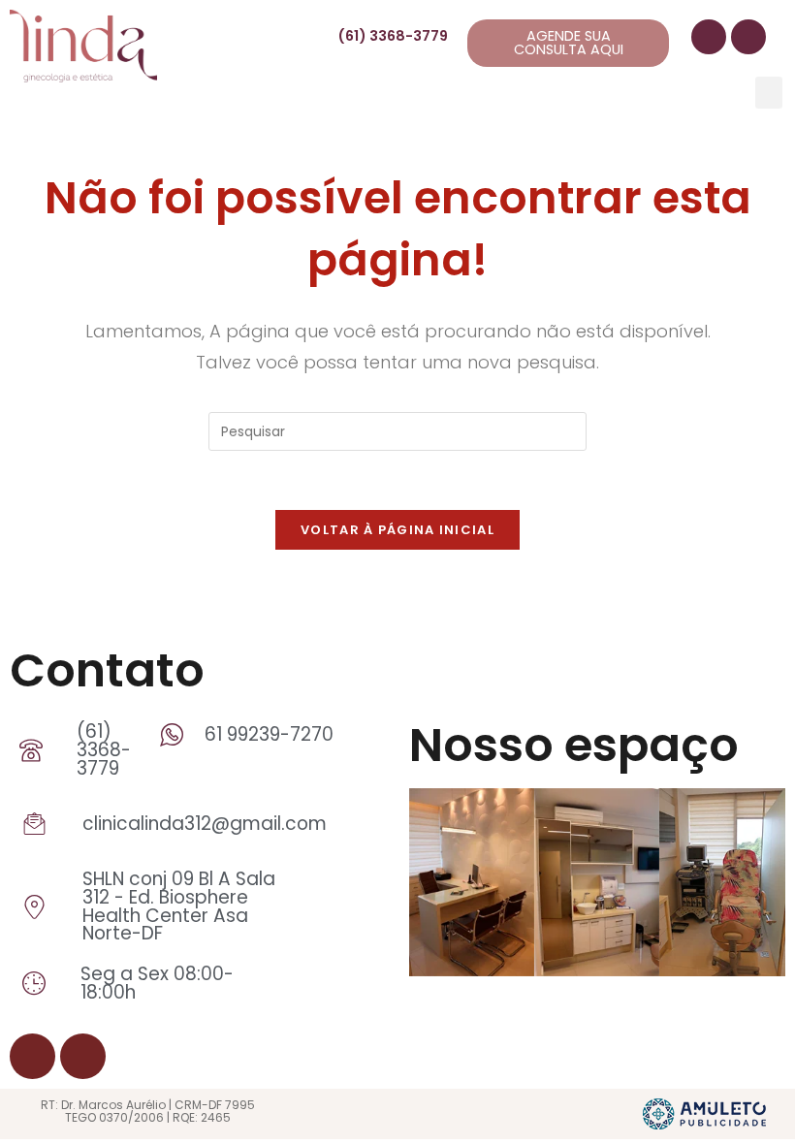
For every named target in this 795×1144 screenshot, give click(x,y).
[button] (768, 93)
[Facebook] (708, 36)
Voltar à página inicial (397, 530)
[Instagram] (748, 36)
